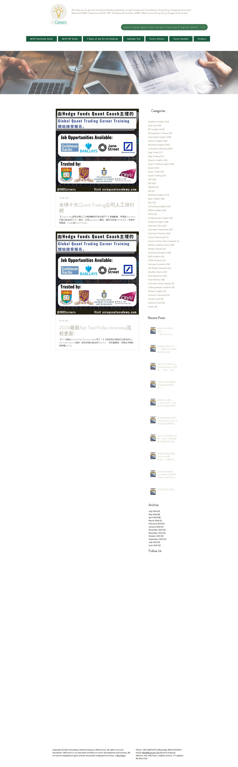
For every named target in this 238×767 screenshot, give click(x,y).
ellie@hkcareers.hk (151, 752)
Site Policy (121, 755)
